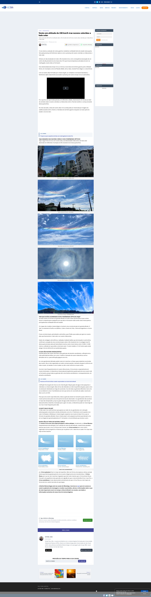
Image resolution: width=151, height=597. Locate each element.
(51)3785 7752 (47, 588)
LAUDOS (138, 7)
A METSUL (87, 7)
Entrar (98, 39)
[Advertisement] (75, 20)
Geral (40, 30)
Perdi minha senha (104, 39)
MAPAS (101, 7)
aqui (78, 486)
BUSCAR (83, 561)
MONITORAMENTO (123, 7)
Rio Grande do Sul (46, 30)
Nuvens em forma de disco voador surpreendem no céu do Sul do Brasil (58, 381)
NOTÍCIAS (94, 7)
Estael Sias (44, 44)
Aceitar (144, 591)
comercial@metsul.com (55, 588)
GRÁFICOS (107, 7)
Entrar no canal (88, 520)
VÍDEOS (132, 7)
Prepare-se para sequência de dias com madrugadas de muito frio (56, 136)
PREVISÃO (113, 7)
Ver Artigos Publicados (87, 550)
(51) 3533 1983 (40, 588)
